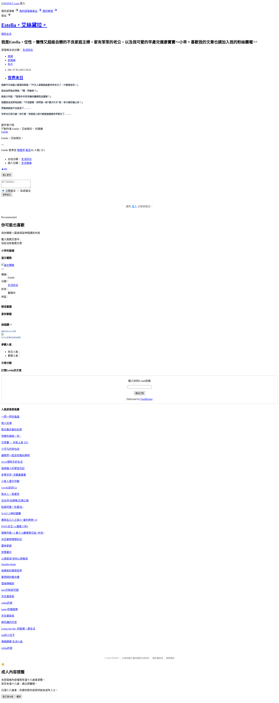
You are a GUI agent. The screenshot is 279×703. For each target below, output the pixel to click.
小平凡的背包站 (10, 449)
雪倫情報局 (7, 583)
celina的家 (6, 603)
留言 (28, 150)
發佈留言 (7, 194)
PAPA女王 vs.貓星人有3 (14, 526)
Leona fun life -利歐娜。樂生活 (18, 628)
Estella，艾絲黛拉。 (24, 25)
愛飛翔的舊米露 (10, 577)
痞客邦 (21, 150)
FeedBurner (146, 399)
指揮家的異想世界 (11, 570)
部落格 (12, 60)
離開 (18, 696)
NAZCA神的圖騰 (11, 513)
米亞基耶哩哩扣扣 (11, 539)
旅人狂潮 (6, 423)
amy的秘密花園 (10, 590)
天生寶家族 (7, 596)
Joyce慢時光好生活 (12, 461)
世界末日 (15, 78)
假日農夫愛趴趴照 (11, 429)
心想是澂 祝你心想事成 (14, 558)
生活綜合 (28, 50)
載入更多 (7, 175)
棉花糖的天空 (9, 622)
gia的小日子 (8, 635)
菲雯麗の (6, 552)
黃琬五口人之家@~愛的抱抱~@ (19, 520)
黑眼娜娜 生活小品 (12, 641)
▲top (4, 168)
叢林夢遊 (6, 545)
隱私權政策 (157, 658)
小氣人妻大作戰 (10, 481)
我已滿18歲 (8, 696)
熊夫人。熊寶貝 (10, 494)
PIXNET (115, 658)
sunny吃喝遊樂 (9, 609)
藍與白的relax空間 (8, 331)
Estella (4, 132)
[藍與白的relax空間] (2, 334)
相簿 (10, 56)
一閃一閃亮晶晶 (10, 416)
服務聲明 (170, 658)
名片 (10, 64)
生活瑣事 (26, 163)
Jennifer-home (8, 564)
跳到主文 (6, 34)
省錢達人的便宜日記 (13, 468)
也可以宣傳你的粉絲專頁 (11, 338)
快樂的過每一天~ (11, 436)
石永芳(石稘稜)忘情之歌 (15, 500)
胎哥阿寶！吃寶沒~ (12, 507)
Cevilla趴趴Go (9, 487)
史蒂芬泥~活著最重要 (13, 474)
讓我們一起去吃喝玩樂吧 (15, 455)
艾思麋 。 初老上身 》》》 (15, 442)
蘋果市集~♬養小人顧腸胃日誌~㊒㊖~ (22, 532)
